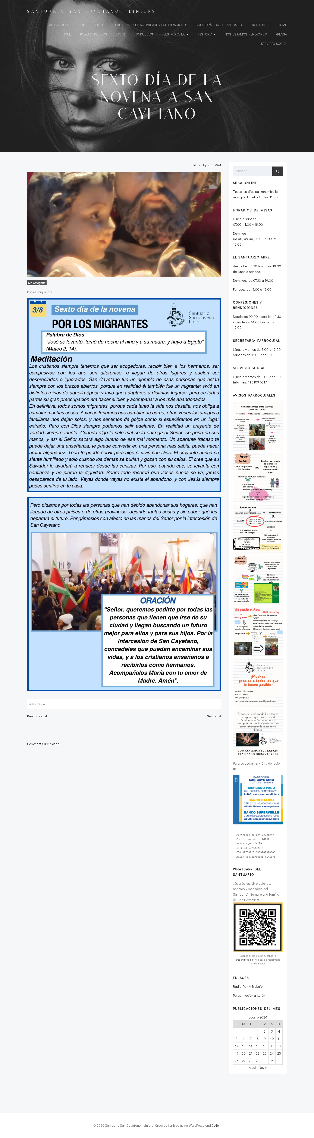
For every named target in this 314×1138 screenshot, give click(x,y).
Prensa (281, 34)
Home (282, 24)
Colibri (216, 1125)
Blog (81, 24)
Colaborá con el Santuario (219, 24)
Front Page (260, 24)
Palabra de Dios (93, 34)
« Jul (252, 1067)
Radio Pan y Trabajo (248, 986)
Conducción (144, 34)
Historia (205, 34)
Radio (120, 34)
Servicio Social (274, 43)
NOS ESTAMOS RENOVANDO (246, 34)
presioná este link (244, 959)
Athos (197, 165)
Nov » (263, 1067)
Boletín (100, 24)
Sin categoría (36, 283)
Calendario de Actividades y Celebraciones (151, 24)
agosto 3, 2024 (211, 165)
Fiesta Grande (174, 34)
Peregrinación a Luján (249, 995)
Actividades (59, 24)
